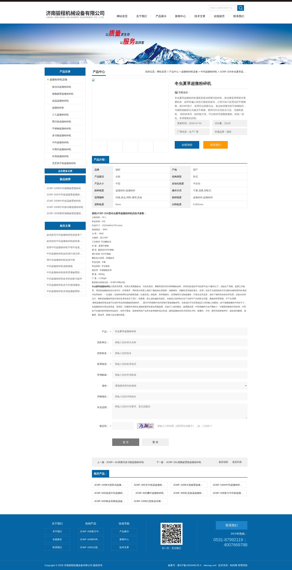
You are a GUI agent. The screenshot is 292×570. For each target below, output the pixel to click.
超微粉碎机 (58, 107)
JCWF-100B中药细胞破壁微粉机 (64, 188)
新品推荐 (65, 179)
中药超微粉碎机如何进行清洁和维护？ (65, 253)
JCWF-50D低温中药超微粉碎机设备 (111, 493)
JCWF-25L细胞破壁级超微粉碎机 (183, 462)
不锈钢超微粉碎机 (61, 128)
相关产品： (100, 473)
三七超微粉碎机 (60, 114)
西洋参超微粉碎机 (61, 121)
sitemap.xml (209, 565)
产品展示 (161, 16)
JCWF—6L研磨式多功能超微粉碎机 (125, 462)
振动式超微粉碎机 (61, 86)
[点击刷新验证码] (145, 426)
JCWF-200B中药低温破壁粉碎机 (64, 200)
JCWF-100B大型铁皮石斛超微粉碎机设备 (150, 501)
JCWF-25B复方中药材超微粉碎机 (230, 493)
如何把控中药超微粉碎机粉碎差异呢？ (65, 241)
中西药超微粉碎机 (61, 149)
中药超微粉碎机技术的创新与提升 (64, 278)
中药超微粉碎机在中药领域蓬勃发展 (65, 285)
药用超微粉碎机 (60, 156)
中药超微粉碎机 (60, 142)
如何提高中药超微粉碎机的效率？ (64, 234)
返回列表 (237, 462)
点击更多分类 (65, 171)
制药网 (233, 565)
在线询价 (187, 144)
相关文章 (65, 225)
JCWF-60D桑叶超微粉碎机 (149, 493)
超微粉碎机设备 (58, 79)
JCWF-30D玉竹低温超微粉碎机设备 (150, 484)
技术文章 (199, 16)
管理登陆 (242, 565)
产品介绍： (100, 159)
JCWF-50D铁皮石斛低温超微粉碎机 (111, 501)
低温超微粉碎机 (60, 100)
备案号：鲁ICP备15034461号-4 (184, 565)
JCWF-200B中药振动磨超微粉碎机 (65, 207)
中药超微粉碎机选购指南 (60, 266)
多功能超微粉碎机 (61, 135)
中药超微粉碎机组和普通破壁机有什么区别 (65, 272)
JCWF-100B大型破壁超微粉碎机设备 (190, 484)
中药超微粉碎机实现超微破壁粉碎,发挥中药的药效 (65, 291)
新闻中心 (180, 16)
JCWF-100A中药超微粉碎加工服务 (230, 484)
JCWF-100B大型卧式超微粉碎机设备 (111, 484)
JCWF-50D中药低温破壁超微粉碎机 (65, 194)
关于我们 (141, 16)
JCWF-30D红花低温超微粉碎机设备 (190, 493)
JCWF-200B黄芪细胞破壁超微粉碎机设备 (65, 213)
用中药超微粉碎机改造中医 (61, 260)
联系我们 (238, 16)
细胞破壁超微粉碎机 (63, 93)
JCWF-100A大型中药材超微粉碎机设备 (91, 547)
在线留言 (219, 16)
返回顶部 (223, 462)
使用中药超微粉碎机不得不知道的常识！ (65, 247)
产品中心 (174, 71)
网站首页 (122, 16)
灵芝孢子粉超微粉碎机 (64, 163)
